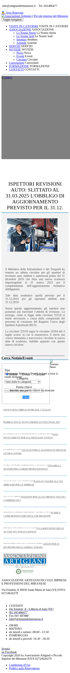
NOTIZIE (15, 49)
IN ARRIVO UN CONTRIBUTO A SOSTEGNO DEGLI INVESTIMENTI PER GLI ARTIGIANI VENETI (30, 436)
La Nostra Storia (26, 32)
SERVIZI (14, 46)
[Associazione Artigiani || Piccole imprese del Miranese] (34, 16)
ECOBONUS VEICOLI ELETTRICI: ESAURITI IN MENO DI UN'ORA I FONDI (34, 452)
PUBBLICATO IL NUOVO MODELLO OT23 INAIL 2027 (31, 422)
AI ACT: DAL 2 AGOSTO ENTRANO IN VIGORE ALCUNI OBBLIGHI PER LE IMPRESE (33, 483)
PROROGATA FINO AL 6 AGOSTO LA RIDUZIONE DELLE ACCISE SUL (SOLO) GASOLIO (33, 530)
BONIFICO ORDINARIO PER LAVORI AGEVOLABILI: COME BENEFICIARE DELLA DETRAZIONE (32, 514)
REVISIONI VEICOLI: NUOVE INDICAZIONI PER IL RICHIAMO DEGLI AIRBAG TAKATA (31, 546)
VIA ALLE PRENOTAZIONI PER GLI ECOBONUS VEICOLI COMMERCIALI (34, 499)
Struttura (21, 39)
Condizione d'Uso (19, 665)
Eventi (20, 56)
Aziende (21, 42)
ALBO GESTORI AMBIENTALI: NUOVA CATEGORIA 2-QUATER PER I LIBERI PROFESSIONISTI (32, 467)
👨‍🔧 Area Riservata (12, 12)
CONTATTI (16, 69)
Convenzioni (16, 62)
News (19, 52)
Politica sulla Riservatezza (24, 668)
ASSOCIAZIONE (20, 29)
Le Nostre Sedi (25, 36)
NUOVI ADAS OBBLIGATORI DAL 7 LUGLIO (27, 410)
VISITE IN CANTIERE (23, 26)
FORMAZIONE (19, 66)
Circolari (21, 59)
